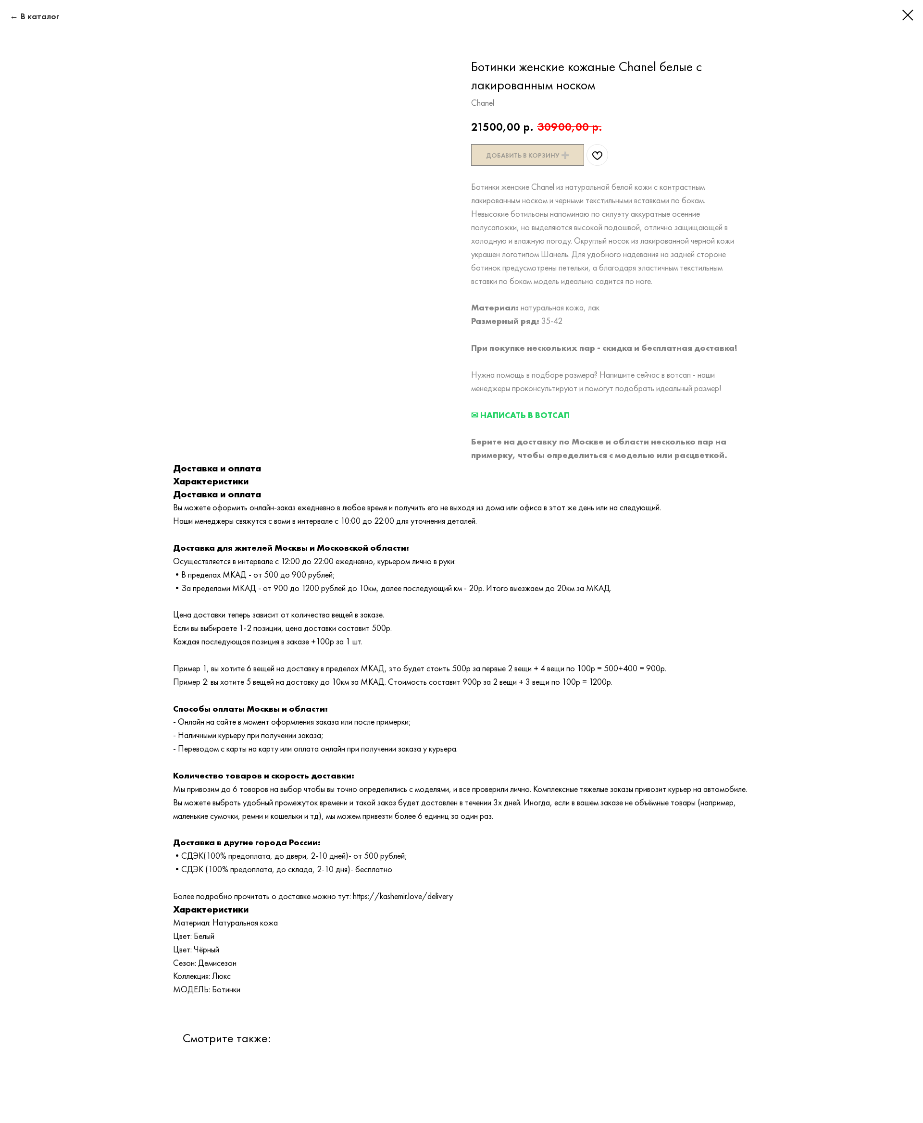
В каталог (40, 16)
